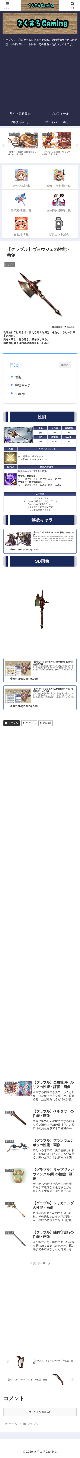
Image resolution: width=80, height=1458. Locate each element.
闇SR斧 (47, 722)
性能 (18, 377)
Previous (3, 145)
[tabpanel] (22, 145)
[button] (71, 839)
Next (77, 145)
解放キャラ (23, 385)
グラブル (13, 722)
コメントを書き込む (40, 1412)
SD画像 (20, 393)
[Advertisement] (40, 78)
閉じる (64, 365)
